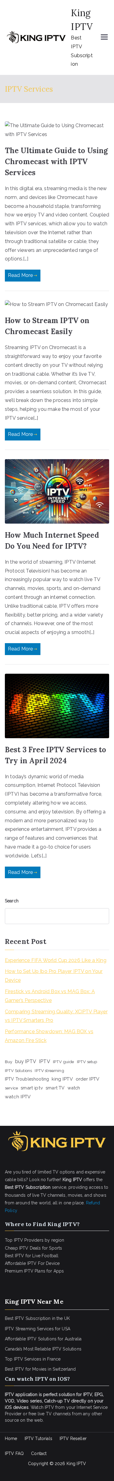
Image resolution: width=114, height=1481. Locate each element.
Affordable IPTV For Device (32, 1263)
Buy (8, 1061)
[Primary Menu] (104, 37)
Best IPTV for (18, 1369)
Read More (20, 275)
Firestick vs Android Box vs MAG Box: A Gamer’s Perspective (50, 996)
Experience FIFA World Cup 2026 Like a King (55, 960)
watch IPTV (18, 1097)
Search (12, 900)
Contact (39, 1453)
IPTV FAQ (14, 1453)
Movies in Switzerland (54, 1369)
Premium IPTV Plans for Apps (34, 1271)
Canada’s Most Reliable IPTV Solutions (43, 1349)
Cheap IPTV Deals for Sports (33, 1248)
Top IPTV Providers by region (34, 1240)
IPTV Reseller (73, 1438)
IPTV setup (87, 1061)
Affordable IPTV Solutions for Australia (43, 1338)
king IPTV (62, 1079)
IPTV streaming (49, 1070)
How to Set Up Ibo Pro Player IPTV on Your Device (54, 975)
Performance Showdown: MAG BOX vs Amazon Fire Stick (49, 1036)
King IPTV (76, 1463)
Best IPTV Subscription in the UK (37, 1318)
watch (73, 1087)
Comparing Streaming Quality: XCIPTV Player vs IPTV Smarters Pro (56, 1016)
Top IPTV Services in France (32, 1359)
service (11, 1087)
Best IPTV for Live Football (31, 1255)
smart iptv (32, 1088)
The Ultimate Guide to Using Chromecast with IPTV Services (56, 161)
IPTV (44, 1061)
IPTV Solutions (18, 1070)
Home (11, 1438)
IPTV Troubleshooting (27, 1079)
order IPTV (88, 1079)
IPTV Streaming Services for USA (37, 1328)
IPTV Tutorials (38, 1438)
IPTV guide (63, 1061)
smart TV (55, 1087)
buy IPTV (25, 1061)
